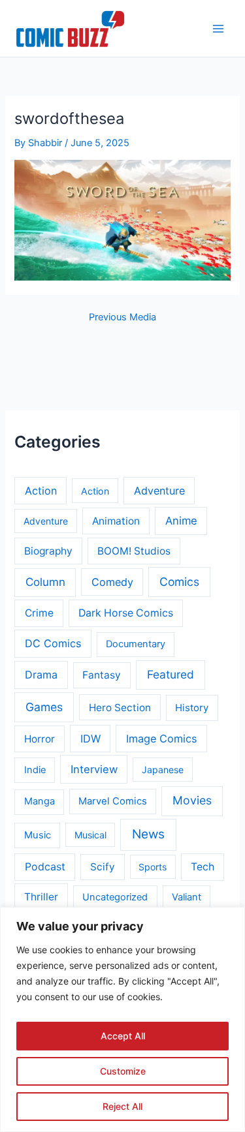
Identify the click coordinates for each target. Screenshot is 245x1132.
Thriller (41, 897)
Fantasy (101, 675)
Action (41, 490)
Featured (170, 674)
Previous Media (122, 317)
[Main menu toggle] (218, 28)
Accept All (123, 1035)
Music (37, 835)
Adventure (159, 490)
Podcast (45, 867)
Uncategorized (115, 897)
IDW (90, 738)
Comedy (112, 582)
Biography (48, 551)
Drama (41, 674)
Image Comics (161, 738)
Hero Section (120, 707)
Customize (123, 1071)
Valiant (186, 897)
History (191, 708)
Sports (153, 866)
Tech (202, 867)
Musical (90, 834)
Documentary (135, 644)
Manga (39, 801)
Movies (192, 800)
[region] (122, 1019)
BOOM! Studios (134, 551)
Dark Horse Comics (125, 613)
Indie (35, 770)
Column (45, 582)
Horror (39, 739)
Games (44, 707)
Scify (102, 867)
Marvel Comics (112, 801)
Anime (181, 520)
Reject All (122, 1106)
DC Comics (53, 643)
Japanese (163, 769)
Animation (116, 521)
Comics (179, 582)
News (148, 834)
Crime (39, 613)
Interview (94, 769)
